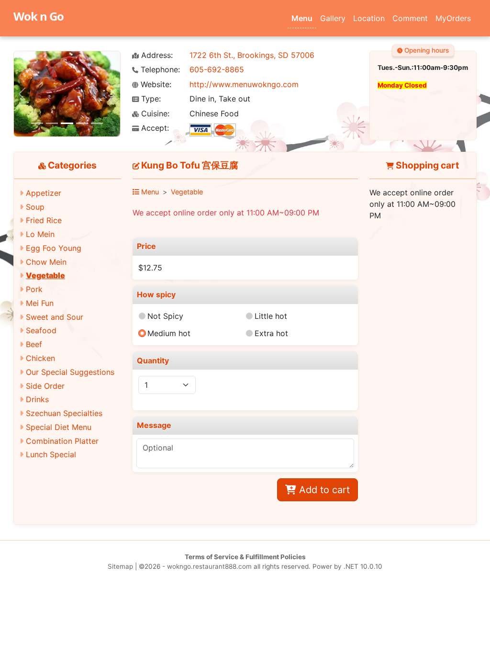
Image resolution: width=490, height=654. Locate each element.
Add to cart (323, 490)
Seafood (41, 330)
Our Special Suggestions (70, 372)
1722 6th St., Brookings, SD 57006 (251, 55)
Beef (34, 344)
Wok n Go (38, 16)
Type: (150, 98)
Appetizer (43, 193)
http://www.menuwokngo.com (244, 84)
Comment (410, 18)
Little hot (271, 316)
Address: (156, 55)
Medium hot (168, 333)
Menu (301, 18)
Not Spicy (165, 316)
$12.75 (150, 267)
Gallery (332, 18)
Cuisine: (154, 113)
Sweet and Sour (54, 317)
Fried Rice (44, 220)
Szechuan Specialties (64, 413)
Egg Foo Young (53, 248)
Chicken (40, 358)
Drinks (37, 399)
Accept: (154, 128)
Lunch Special (51, 454)
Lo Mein (40, 234)
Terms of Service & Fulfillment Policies (245, 557)
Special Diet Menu (58, 427)
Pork (34, 289)
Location (369, 18)
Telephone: (159, 69)
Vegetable (45, 275)
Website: (154, 84)
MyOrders (453, 18)
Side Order (45, 386)
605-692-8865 (216, 69)
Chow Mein (46, 262)
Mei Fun (40, 303)
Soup (35, 207)
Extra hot (271, 333)
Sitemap (120, 566)
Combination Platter (62, 441)
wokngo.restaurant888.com (209, 566)
